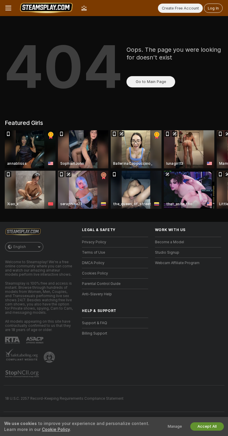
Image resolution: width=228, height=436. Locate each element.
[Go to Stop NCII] (22, 373)
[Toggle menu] (8, 8)
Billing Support (94, 333)
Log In (213, 8)
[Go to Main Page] (46, 8)
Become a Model (169, 242)
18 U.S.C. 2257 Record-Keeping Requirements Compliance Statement (64, 398)
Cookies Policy (95, 273)
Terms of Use (93, 252)
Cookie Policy (56, 429)
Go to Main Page (151, 81)
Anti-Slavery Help (97, 294)
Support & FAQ (94, 323)
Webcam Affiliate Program (177, 263)
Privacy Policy (94, 242)
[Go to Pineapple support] (50, 357)
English (19, 247)
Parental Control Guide (101, 284)
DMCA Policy (93, 263)
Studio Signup (167, 252)
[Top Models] (84, 8)
